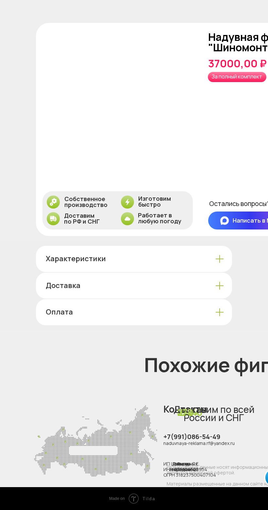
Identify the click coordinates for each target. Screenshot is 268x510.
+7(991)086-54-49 (191, 436)
